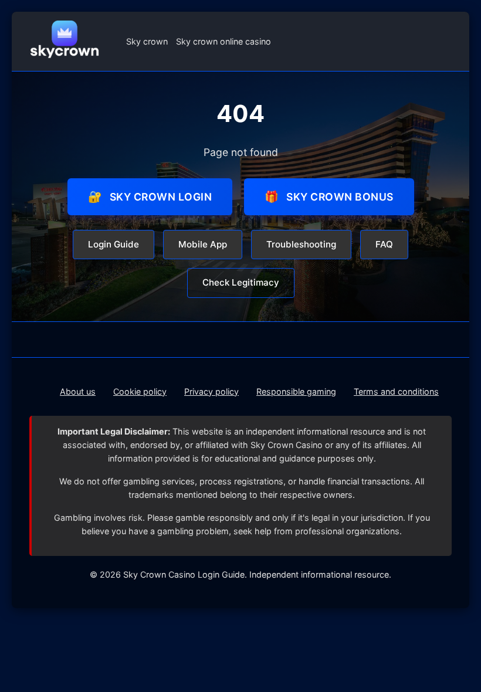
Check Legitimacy (240, 282)
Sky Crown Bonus (329, 196)
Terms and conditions (396, 391)
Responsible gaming (296, 391)
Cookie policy (140, 391)
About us (78, 391)
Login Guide (113, 244)
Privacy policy (211, 391)
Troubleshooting (301, 244)
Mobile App (202, 244)
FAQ (384, 244)
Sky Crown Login (150, 196)
